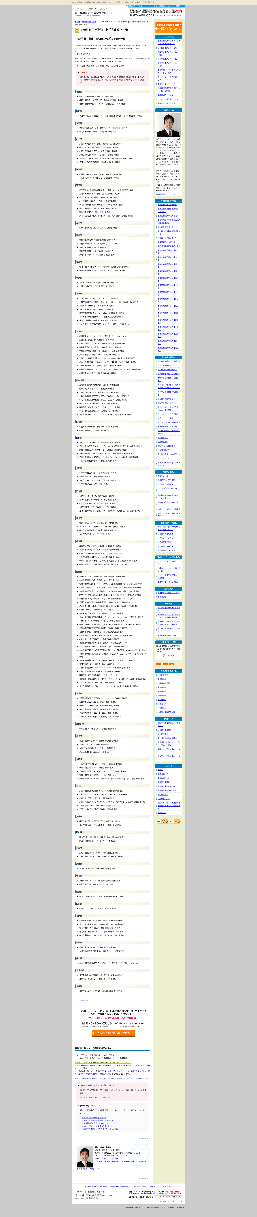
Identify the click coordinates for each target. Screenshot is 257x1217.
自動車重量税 (163, 442)
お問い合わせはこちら (155, 13)
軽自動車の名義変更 (165, 484)
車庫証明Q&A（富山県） (167, 242)
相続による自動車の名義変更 (169, 509)
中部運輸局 (162, 691)
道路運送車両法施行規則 (167, 790)
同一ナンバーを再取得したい (169, 414)
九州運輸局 (162, 708)
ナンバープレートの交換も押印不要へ (97, 1126)
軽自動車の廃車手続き (166, 399)
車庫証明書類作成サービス (168, 635)
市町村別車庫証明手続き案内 (169, 246)
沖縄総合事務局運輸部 (166, 712)
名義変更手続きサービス (167, 48)
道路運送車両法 (164, 782)
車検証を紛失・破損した (167, 427)
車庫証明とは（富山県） (167, 205)
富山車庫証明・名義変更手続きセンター (99, 12)
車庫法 (160, 770)
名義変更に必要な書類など (168, 480)
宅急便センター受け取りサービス (114, 1071)
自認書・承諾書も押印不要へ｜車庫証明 (97, 1120)
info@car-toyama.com (109, 1159)
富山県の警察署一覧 (165, 227)
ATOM (171, 664)
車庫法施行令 (163, 774)
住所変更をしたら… (165, 538)
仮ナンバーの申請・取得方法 (169, 422)
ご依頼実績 (162, 597)
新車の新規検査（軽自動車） (169, 374)
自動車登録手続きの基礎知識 (169, 361)
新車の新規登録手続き (166, 365)
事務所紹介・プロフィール (137, 6)
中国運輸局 (162, 700)
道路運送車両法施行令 (166, 786)
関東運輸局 (162, 687)
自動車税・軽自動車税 (166, 446)
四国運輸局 (162, 704)
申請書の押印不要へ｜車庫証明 (94, 1118)
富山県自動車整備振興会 (167, 738)
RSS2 (165, 664)
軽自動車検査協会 (165, 730)
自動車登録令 (163, 795)
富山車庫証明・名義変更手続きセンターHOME (102, 1186)
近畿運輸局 (162, 696)
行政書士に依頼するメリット (169, 238)
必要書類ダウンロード (166, 550)
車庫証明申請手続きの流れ (168, 216)
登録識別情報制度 (165, 450)
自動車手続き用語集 (165, 546)
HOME (177, 6)
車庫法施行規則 (164, 778)
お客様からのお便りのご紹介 (169, 593)
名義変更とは (163, 476)
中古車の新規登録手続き (167, 370)
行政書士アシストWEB (141, 1207)
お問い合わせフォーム (166, 103)
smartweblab (180, 1207)
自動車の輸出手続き (165, 403)
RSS (158, 664)
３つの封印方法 (82, 1000)
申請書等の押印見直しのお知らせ (95, 1123)
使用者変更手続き (165, 542)
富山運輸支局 (163, 734)
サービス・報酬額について (161, 6)
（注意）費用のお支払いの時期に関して (97, 1097)
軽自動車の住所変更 (165, 534)
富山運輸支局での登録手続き (169, 454)
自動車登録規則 (164, 799)
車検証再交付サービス (166, 84)
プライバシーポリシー (167, 1201)
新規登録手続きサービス (167, 59)
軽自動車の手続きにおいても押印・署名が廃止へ (101, 1129)
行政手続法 (162, 813)
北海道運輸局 (163, 675)
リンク (179, 1201)
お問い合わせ (167, 1186)
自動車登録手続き (89, 22)
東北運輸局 (162, 679)
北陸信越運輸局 (164, 683)
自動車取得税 (163, 438)
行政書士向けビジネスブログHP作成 (162, 1207)
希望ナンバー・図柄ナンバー (169, 418)
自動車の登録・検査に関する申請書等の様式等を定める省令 (169, 806)
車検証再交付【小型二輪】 (168, 582)
